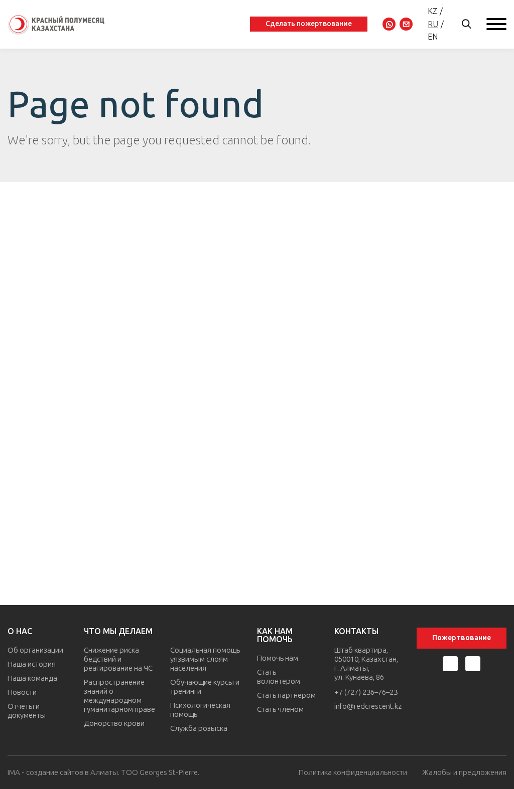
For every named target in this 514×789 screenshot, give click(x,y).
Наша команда (32, 678)
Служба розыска (198, 728)
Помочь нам (277, 658)
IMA (14, 772)
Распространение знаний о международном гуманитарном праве (119, 696)
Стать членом (280, 709)
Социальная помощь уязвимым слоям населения (205, 659)
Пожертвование (461, 638)
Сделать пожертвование (309, 24)
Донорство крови (114, 723)
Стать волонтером (278, 677)
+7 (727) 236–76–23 (366, 692)
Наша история (32, 664)
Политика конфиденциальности (353, 772)
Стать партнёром (286, 695)
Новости (22, 692)
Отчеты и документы (27, 711)
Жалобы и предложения (464, 772)
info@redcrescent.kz (368, 706)
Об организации (35, 650)
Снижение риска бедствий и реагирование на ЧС (118, 659)
